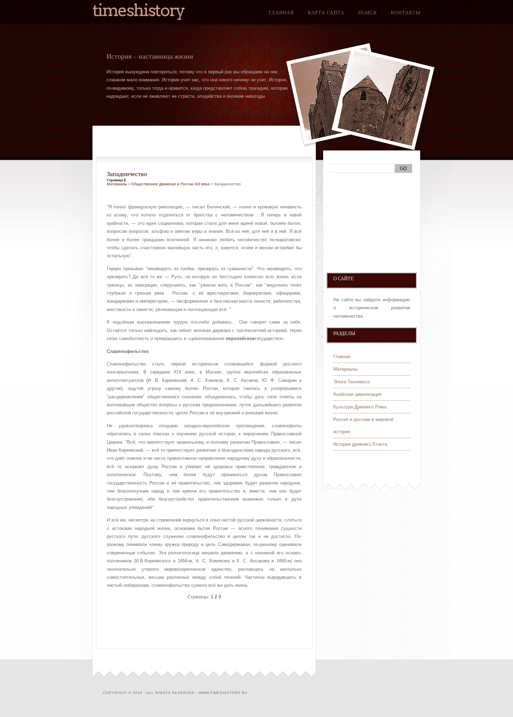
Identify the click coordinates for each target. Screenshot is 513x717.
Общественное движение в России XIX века (170, 184)
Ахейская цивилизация (357, 394)
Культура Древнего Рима (359, 406)
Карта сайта (326, 12)
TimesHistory (138, 10)
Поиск (367, 12)
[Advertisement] (188, 625)
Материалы (117, 184)
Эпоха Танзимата (351, 381)
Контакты (406, 12)
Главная (281, 12)
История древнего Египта (360, 444)
